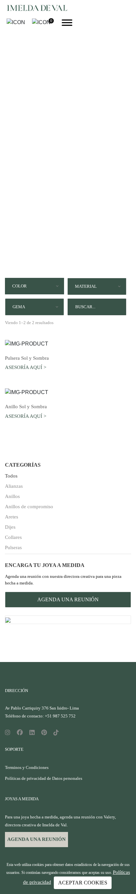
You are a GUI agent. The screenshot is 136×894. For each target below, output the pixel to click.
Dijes (10, 527)
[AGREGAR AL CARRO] (68, 344)
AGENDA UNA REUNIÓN (68, 599)
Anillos (12, 496)
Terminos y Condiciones (27, 767)
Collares (13, 537)
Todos (11, 476)
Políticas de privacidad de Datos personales (43, 778)
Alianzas (14, 486)
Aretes (11, 516)
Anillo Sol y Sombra (26, 406)
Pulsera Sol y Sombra (27, 358)
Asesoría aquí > (25, 367)
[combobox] (34, 286)
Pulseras (13, 547)
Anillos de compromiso (29, 506)
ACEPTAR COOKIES (82, 882)
